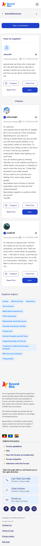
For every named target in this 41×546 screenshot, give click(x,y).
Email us (16, 498)
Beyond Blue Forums (8, 4)
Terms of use (8, 531)
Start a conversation (20, 25)
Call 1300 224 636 (20, 478)
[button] (6, 83)
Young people (8, 359)
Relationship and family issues (14, 321)
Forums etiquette (13, 459)
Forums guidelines (14, 446)
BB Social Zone (17, 301)
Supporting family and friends (14, 341)
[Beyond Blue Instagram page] (20, 509)
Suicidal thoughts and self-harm (15, 336)
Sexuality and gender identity (14, 326)
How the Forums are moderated (20, 455)
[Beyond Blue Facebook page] (6, 509)
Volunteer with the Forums (17, 463)
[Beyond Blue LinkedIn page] (34, 509)
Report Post (11, 90)
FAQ (8, 451)
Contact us (7, 525)
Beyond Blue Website (10, 384)
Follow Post (30, 83)
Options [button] (37, 14)
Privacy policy (8, 536)
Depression (30, 301)
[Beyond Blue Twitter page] (27, 509)
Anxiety (5, 301)
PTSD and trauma (9, 316)
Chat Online (18, 488)
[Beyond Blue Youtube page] (13, 509)
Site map (6, 542)
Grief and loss (8, 306)
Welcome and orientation (12, 354)
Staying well (7, 331)
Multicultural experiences (13, 311)
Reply (30, 90)
